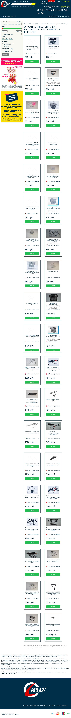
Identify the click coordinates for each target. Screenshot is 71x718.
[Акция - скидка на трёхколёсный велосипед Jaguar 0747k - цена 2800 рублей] (12, 73)
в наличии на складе (9, 42)
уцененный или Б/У (9, 51)
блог (63, 16)
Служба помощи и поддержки (10, 714)
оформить (52, 1)
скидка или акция (8, 49)
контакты (67, 16)
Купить (32, 61)
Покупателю (43, 705)
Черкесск (25, 1)
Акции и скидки (56, 705)
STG (3, 38)
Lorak (10, 38)
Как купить (58, 16)
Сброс (5, 54)
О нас (49, 705)
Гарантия (51, 16)
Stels (7, 38)
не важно (6, 46)
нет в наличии (7, 44)
